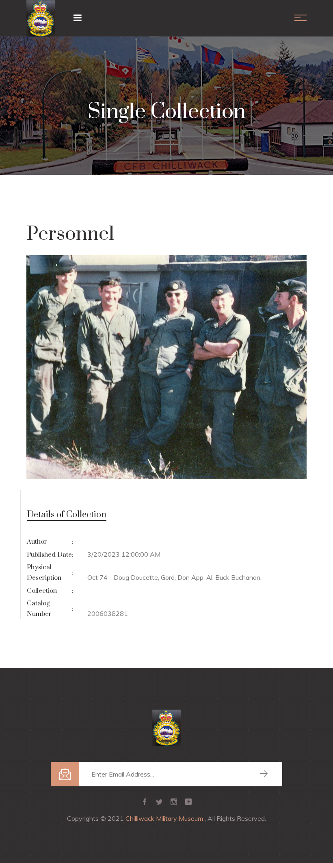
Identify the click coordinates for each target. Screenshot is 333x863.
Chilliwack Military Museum (165, 818)
